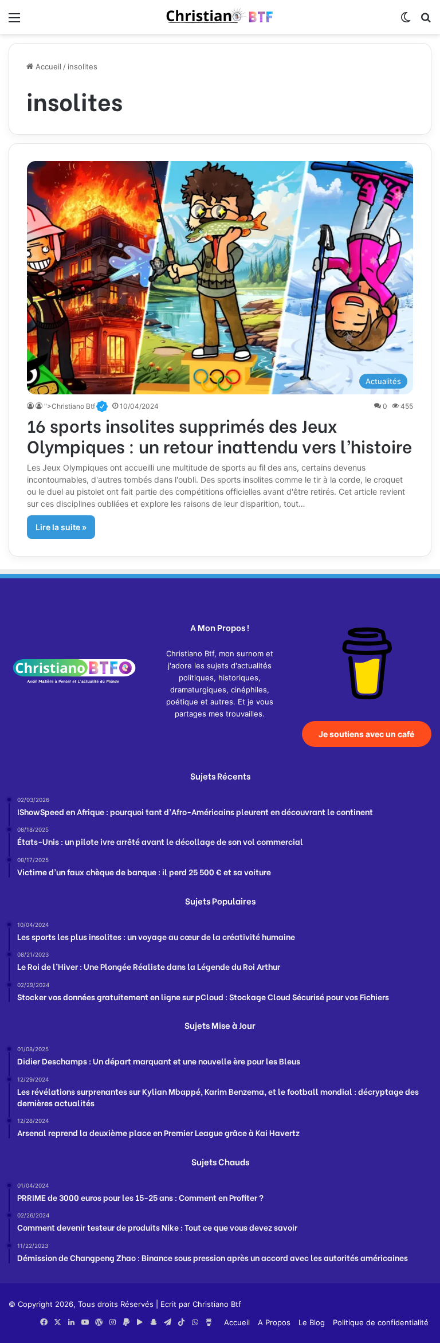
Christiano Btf (216, 1304)
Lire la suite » (61, 527)
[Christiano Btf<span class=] (31, 406)
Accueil (47, 66)
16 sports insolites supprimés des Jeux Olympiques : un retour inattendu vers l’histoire (219, 435)
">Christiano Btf (76, 406)
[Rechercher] (425, 21)
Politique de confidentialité (381, 1322)
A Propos (274, 1322)
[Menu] (14, 21)
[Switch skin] (405, 21)
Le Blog (311, 1322)
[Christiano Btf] (220, 17)
